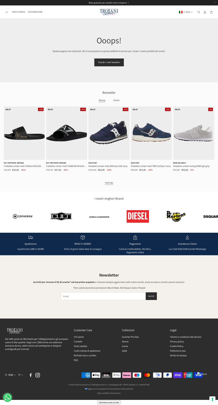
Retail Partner (115, 393)
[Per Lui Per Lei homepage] (109, 12)
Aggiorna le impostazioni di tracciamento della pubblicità (110, 389)
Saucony (92, 163)
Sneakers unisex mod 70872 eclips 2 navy (151, 165)
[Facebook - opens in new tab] (30, 375)
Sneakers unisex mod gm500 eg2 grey (191, 165)
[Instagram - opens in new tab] (37, 375)
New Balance (179, 163)
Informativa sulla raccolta (109, 402)
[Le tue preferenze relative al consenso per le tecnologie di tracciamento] (212, 399)
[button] (6, 12)
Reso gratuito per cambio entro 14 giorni (35, 3)
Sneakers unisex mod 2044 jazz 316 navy (108, 165)
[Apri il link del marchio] (48, 216)
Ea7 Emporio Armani (14, 163)
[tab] (102, 100)
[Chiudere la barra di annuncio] (214, 2)
